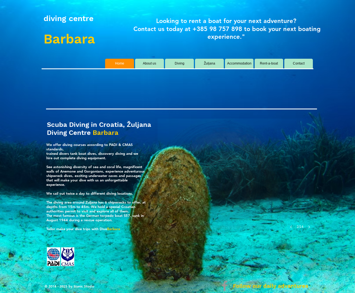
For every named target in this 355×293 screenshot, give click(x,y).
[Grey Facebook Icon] (224, 285)
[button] (236, 179)
